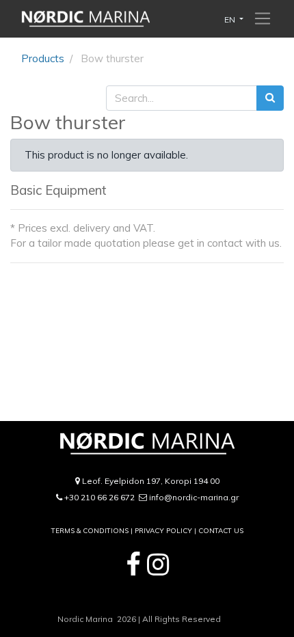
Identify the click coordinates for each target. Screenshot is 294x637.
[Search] (270, 98)
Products (42, 58)
